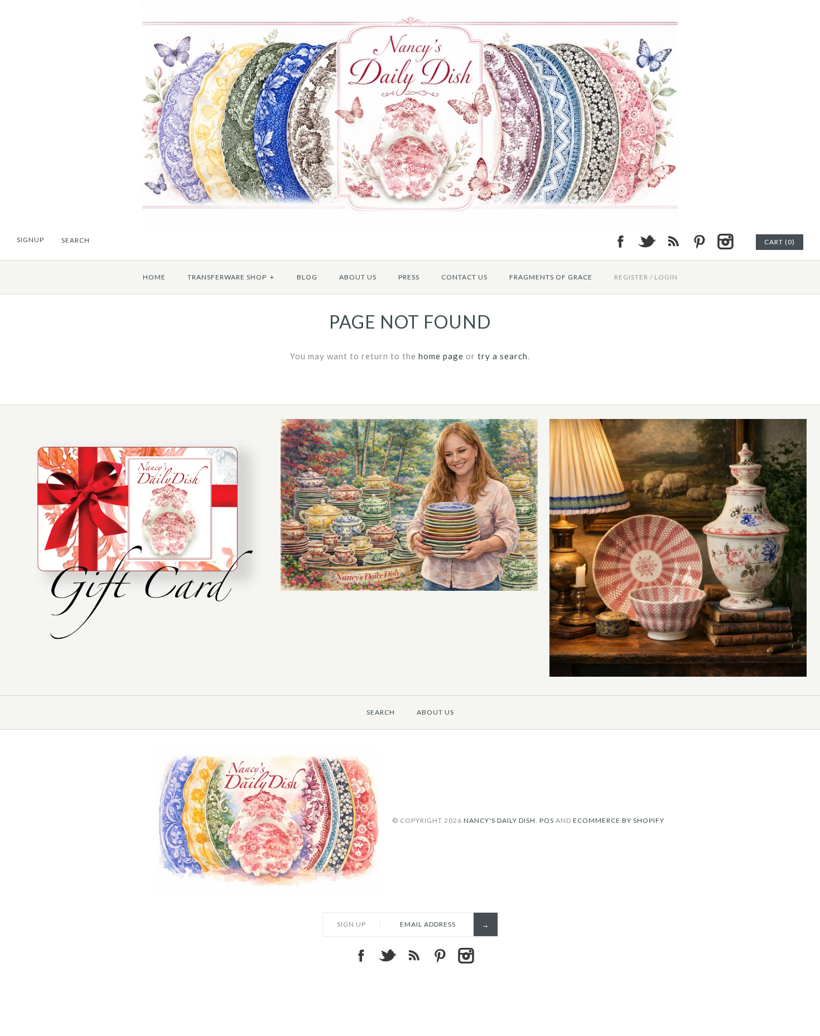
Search (380, 712)
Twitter (646, 241)
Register (631, 277)
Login (666, 277)
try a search (502, 356)
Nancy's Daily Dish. (501, 820)
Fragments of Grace (550, 277)
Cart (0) (779, 242)
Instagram (725, 241)
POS (546, 820)
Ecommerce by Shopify (618, 820)
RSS (672, 241)
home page (441, 356)
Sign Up (351, 924)
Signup (30, 239)
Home (154, 277)
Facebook (620, 241)
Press (408, 277)
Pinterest (699, 241)
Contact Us (464, 277)
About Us (358, 277)
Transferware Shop (230, 277)
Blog (307, 277)
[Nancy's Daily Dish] (410, 7)
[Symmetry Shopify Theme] (140, 646)
